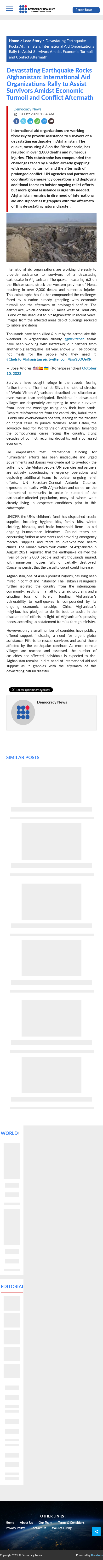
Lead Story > (34, 41)
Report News (84, 9)
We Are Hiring (62, 1528)
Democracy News (52, 702)
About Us (26, 1522)
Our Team (45, 1522)
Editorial (12, 1286)
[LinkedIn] (30, 121)
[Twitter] (23, 121)
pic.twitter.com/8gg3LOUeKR (67, 359)
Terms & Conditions (71, 1522)
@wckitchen (74, 339)
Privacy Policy (15, 1528)
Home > (16, 41)
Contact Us (38, 1528)
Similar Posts (22, 757)
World (9, 1133)
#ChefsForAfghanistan (24, 359)
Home (10, 1522)
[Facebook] (16, 121)
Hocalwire (97, 1555)
